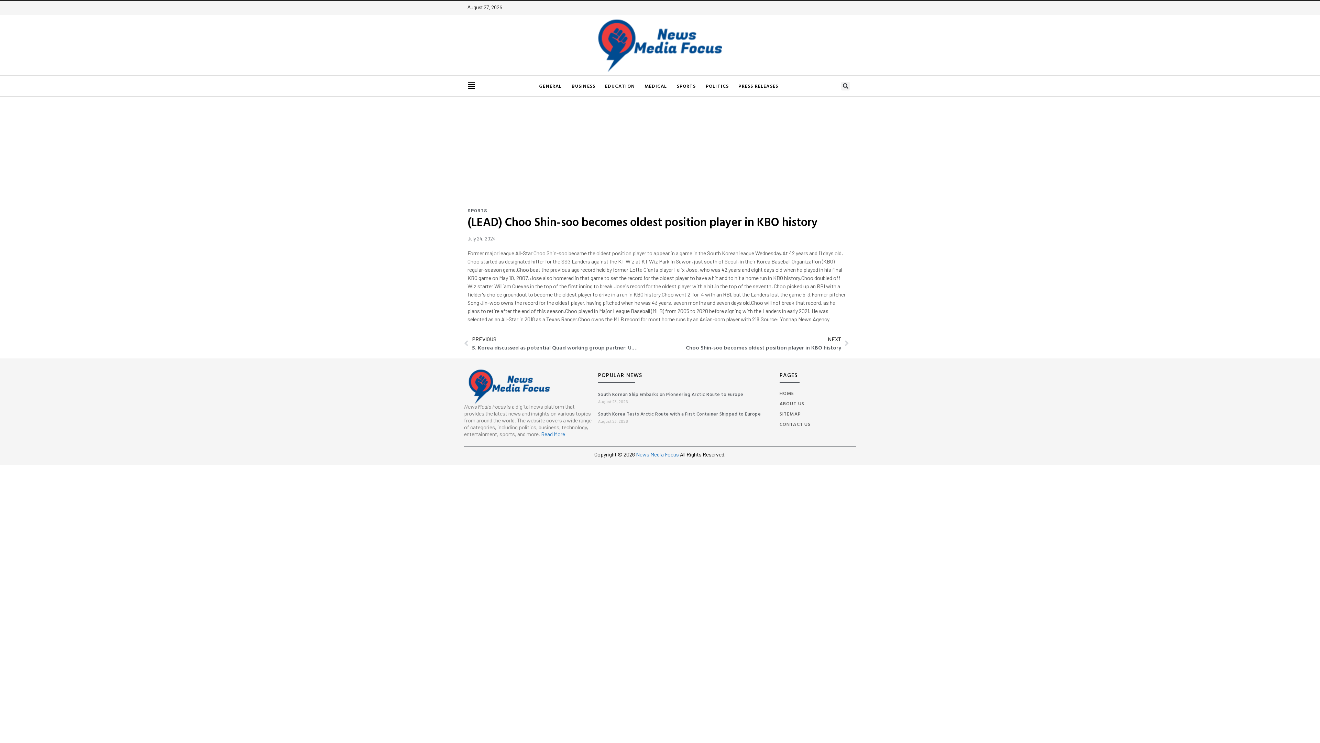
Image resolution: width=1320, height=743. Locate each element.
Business (584, 85)
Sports (686, 85)
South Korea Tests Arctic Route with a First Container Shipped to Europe (679, 413)
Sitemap (790, 413)
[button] (845, 86)
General (550, 85)
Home (787, 393)
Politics (717, 85)
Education (620, 85)
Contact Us (795, 424)
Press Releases (758, 85)
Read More (553, 434)
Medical (656, 85)
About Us (792, 403)
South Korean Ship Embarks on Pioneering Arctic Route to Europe (671, 394)
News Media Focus (658, 454)
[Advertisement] (660, 148)
